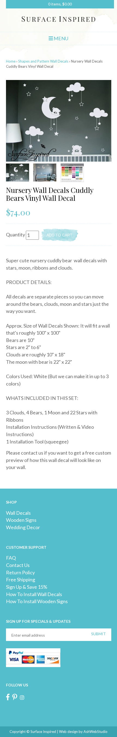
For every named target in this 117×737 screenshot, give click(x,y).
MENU (60, 38)
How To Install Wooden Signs (37, 601)
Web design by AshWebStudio (83, 731)
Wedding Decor (23, 527)
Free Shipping (20, 579)
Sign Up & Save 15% (26, 587)
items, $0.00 (60, 4)
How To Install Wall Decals (34, 594)
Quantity (15, 235)
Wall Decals (18, 513)
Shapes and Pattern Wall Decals (43, 61)
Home (11, 61)
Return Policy (20, 572)
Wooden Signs (21, 520)
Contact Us (18, 565)
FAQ (11, 558)
